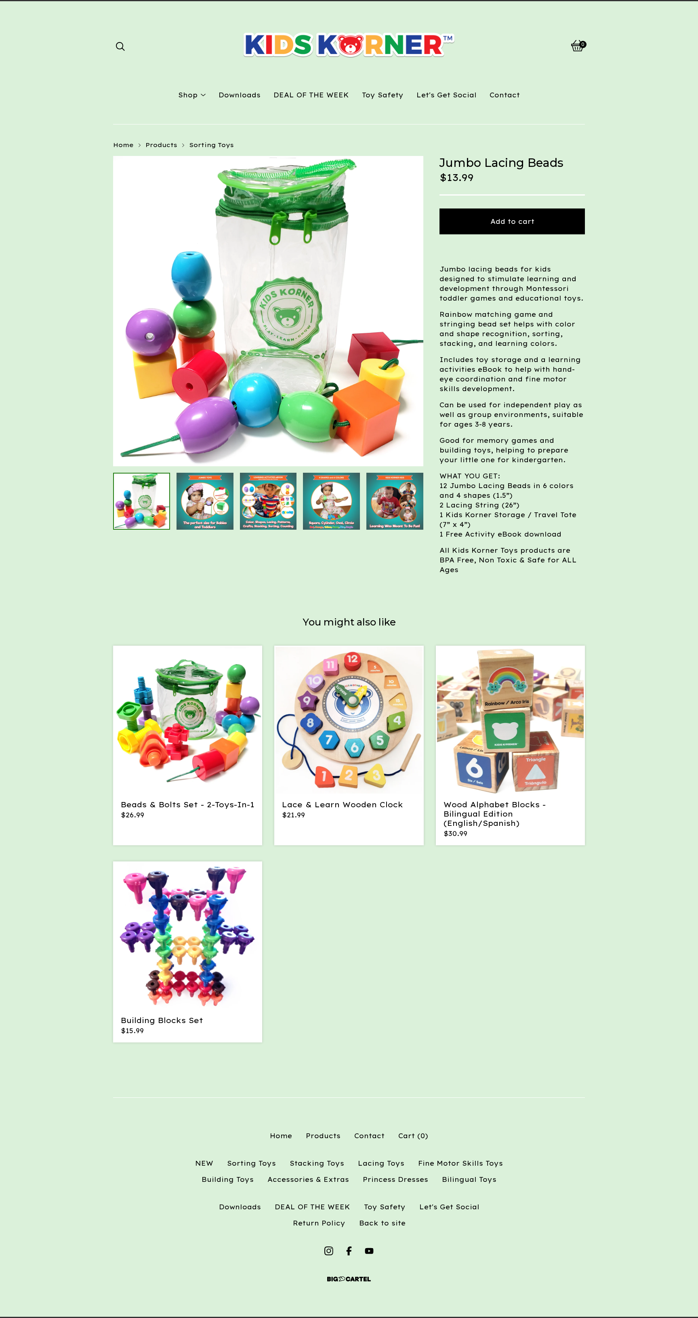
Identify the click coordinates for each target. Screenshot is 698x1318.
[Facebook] (349, 1251)
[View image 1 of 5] (141, 501)
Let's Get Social (446, 95)
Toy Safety (383, 95)
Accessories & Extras (308, 1179)
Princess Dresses (395, 1179)
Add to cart (512, 221)
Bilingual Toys (469, 1179)
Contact (505, 95)
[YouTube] (369, 1251)
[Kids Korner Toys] (349, 45)
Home (123, 145)
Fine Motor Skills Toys (460, 1163)
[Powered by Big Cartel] (349, 1279)
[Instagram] (329, 1251)
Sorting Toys (211, 145)
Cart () (413, 1136)
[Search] (120, 45)
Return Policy (319, 1223)
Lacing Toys (381, 1163)
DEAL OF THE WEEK (311, 95)
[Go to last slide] (124, 311)
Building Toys (228, 1179)
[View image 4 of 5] (331, 501)
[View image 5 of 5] (394, 501)
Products (161, 145)
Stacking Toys (317, 1163)
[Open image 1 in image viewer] (268, 311)
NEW (204, 1163)
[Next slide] (412, 311)
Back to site (382, 1223)
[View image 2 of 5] (205, 501)
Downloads (240, 95)
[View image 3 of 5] (268, 501)
